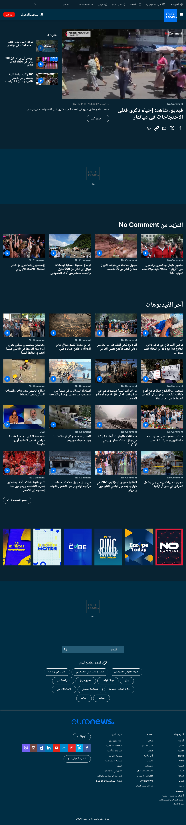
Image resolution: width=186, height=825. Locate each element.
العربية (176, 4)
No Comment (175, 260)
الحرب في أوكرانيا (57, 672)
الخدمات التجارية (114, 746)
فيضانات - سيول (90, 689)
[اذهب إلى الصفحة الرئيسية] (170, 15)
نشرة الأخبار (147, 746)
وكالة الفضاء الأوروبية (119, 689)
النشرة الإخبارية (78, 759)
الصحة (181, 766)
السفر (181, 771)
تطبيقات (149, 766)
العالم (42, 431)
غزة (181, 340)
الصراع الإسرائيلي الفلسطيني (90, 672)
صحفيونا (180, 791)
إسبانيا (84, 698)
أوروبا (181, 741)
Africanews (146, 781)
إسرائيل (101, 698)
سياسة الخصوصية (113, 761)
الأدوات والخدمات (144, 776)
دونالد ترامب (108, 680)
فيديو (181, 781)
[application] (124, 64)
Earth (181, 756)
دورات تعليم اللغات (144, 786)
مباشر (9, 14)
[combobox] (53, 4)
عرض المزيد (116, 735)
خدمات (149, 735)
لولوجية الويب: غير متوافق (109, 776)
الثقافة (181, 776)
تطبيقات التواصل (145, 771)
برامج (181, 786)
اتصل (119, 766)
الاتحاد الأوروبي (64, 689)
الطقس (150, 751)
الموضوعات (178, 735)
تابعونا (150, 761)
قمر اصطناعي (63, 680)
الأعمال (180, 751)
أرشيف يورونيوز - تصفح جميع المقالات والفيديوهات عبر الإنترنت (171, 800)
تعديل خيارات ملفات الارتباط (109, 781)
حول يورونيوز (115, 741)
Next (181, 761)
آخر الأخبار (148, 756)
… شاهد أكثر (98, 118)
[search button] (35, 4)
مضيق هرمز (85, 680)
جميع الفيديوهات (19, 500)
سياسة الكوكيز (115, 756)
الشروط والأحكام (114, 751)
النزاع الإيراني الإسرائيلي (126, 672)
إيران (126, 680)
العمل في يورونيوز (113, 771)
